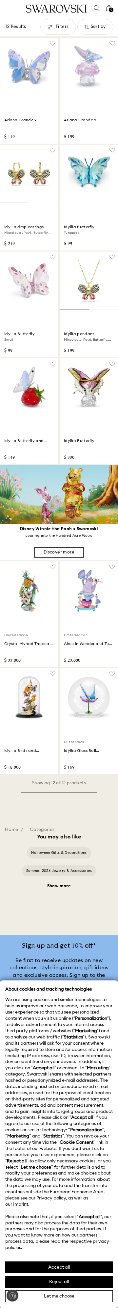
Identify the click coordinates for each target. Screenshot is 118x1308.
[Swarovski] (56, 9)
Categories (42, 829)
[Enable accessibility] (12, 1295)
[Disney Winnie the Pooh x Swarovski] (59, 494)
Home (11, 829)
